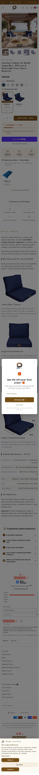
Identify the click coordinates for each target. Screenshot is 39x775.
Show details (5, 756)
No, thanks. (19, 405)
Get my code (19, 400)
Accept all (10, 769)
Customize (19, 764)
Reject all (10, 760)
